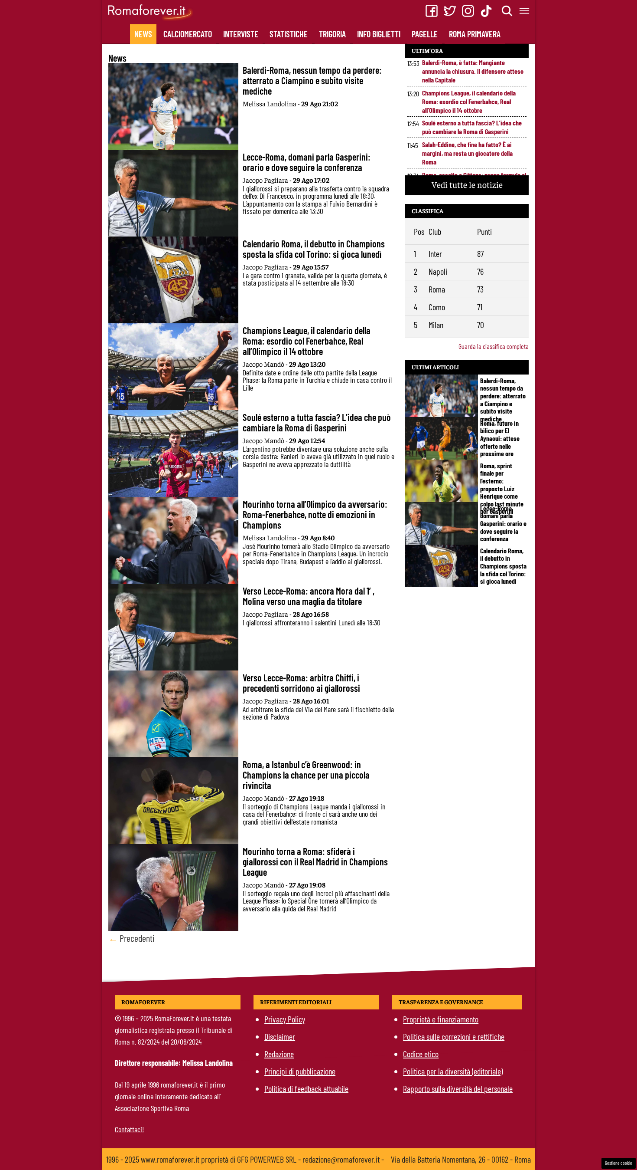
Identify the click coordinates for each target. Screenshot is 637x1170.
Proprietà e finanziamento (440, 1019)
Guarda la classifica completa (493, 346)
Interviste (240, 34)
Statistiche (289, 34)
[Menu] (525, 10)
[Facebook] (431, 10)
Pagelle (425, 34)
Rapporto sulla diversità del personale (458, 1088)
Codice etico (421, 1053)
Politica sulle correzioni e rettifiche (453, 1036)
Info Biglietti (378, 34)
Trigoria (332, 34)
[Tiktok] (486, 10)
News (143, 34)
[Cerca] (507, 10)
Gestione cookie (618, 1163)
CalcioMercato (187, 34)
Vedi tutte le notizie (467, 184)
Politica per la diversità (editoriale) (453, 1071)
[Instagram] (468, 10)
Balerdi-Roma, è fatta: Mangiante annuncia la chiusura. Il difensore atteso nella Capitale (472, 71)
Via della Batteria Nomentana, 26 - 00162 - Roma (461, 1159)
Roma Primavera (474, 34)
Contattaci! (129, 1129)
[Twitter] (449, 10)
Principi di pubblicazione (299, 1071)
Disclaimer (279, 1036)
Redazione (279, 1053)
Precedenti (131, 937)
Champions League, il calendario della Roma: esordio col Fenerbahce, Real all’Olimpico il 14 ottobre (469, 101)
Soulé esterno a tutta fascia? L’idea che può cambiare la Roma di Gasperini (472, 126)
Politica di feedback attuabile (306, 1088)
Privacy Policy (284, 1019)
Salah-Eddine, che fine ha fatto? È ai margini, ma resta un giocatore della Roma (467, 153)
